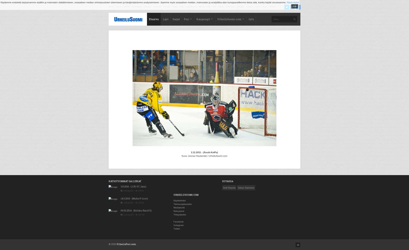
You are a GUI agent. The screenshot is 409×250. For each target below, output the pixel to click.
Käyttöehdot (180, 200)
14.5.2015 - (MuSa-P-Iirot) (134, 198)
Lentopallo (128, 214)
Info (251, 19)
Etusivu (154, 19)
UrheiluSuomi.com (229, 19)
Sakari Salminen (246, 187)
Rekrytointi (179, 211)
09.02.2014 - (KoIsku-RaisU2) (136, 210)
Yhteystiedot (180, 214)
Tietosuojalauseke (183, 204)
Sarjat (176, 19)
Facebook (179, 221)
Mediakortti (179, 207)
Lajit (166, 19)
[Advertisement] (204, 41)
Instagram (179, 225)
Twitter (177, 228)
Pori (186, 19)
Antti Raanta (229, 187)
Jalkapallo (128, 190)
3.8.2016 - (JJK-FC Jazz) (133, 186)
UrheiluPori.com (126, 244)
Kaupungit (203, 19)
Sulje (295, 6)
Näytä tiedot (293, 2)
